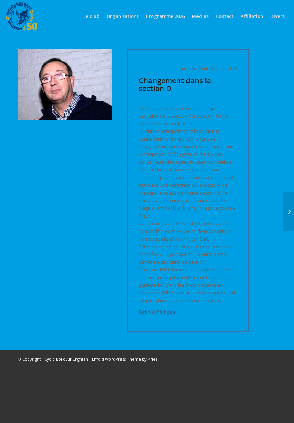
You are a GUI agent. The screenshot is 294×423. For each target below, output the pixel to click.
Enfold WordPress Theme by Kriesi (125, 359)
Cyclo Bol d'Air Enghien (66, 359)
